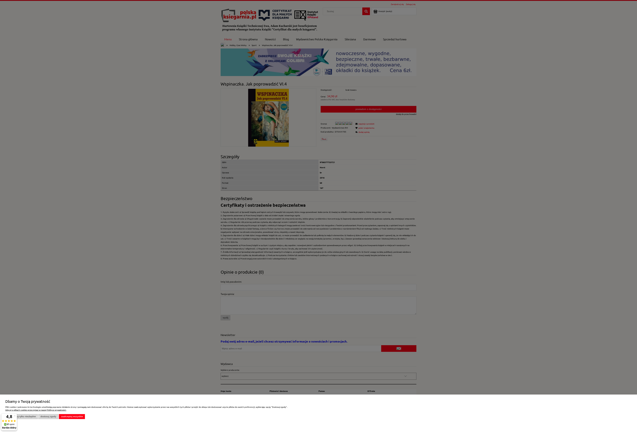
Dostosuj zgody (48, 416)
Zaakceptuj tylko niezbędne (21, 416)
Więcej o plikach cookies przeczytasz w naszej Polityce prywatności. (35, 410)
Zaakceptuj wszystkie (72, 416)
